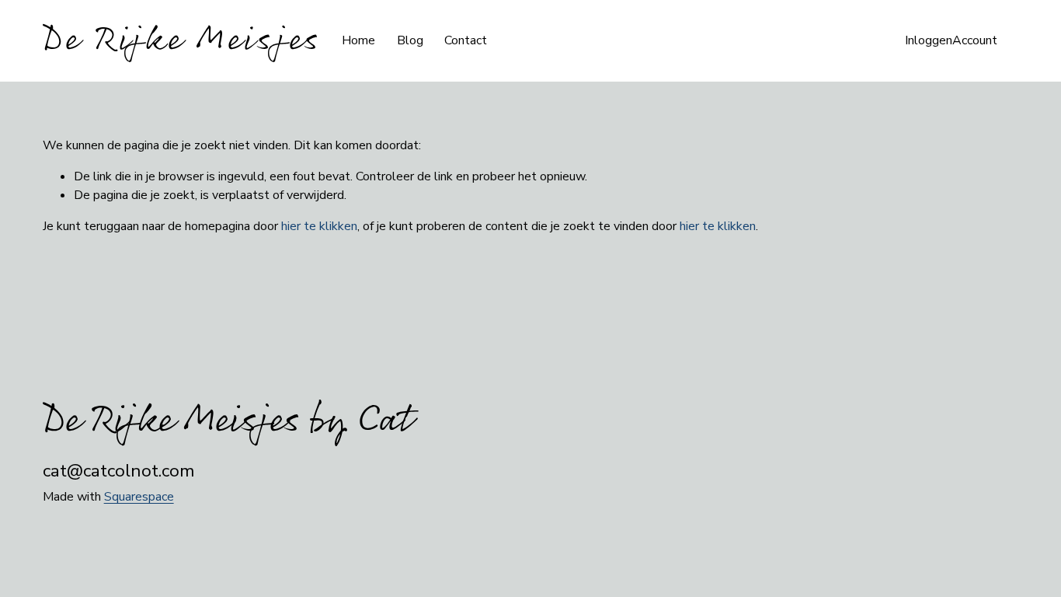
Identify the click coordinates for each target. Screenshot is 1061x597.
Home (358, 40)
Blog (410, 40)
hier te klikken (319, 226)
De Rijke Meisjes (182, 40)
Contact (465, 40)
